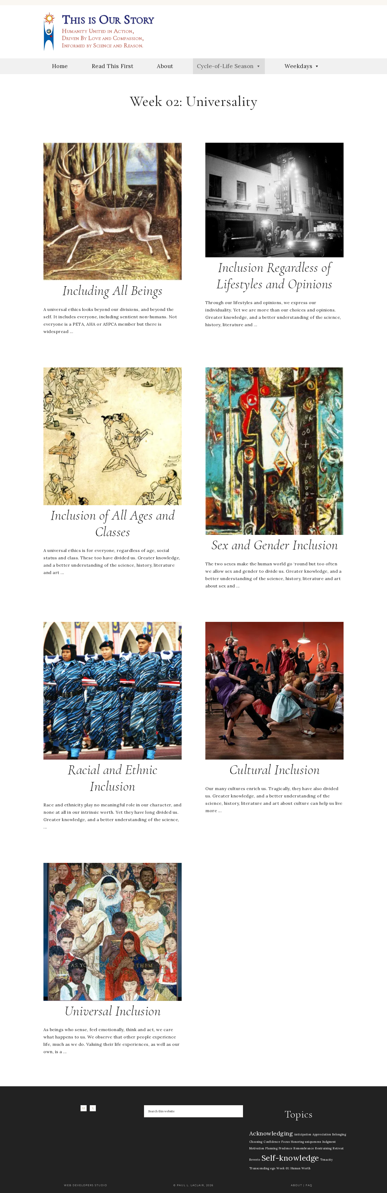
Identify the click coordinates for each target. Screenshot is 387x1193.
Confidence (272, 1142)
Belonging (339, 1134)
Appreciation (321, 1134)
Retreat (338, 1148)
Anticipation (302, 1134)
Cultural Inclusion (274, 769)
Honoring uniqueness (306, 1142)
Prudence (285, 1148)
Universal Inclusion (112, 1011)
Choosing (255, 1142)
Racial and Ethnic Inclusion (112, 777)
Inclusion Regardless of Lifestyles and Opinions (274, 275)
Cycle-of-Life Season (225, 66)
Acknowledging (271, 1133)
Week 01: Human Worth (293, 1168)
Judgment (329, 1142)
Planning (271, 1148)
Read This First (112, 66)
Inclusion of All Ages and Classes (113, 523)
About (165, 66)
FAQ (309, 1185)
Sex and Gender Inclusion (274, 545)
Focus (285, 1142)
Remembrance (304, 1148)
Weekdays (298, 66)
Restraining (323, 1148)
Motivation (256, 1148)
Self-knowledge (290, 1158)
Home (60, 66)
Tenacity (326, 1159)
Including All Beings (112, 290)
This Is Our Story (49, 31)
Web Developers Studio (85, 1185)
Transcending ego (262, 1168)
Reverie (254, 1159)
